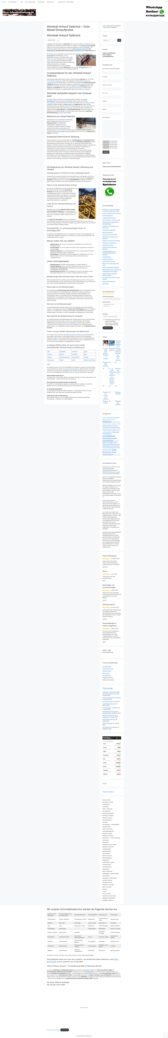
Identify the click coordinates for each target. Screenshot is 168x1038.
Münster (50, 357)
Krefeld (86, 357)
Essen (85, 351)
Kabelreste (111, 428)
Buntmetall (109, 423)
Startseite (3, 2)
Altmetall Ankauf (85, 45)
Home (104, 25)
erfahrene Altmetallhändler (72, 369)
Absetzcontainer (51, 82)
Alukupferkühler (114, 421)
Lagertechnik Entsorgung (109, 217)
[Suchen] (119, 40)
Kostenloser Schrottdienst (109, 243)
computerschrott (114, 423)
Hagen (61, 360)
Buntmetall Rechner (108, 215)
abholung (104, 417)
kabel (108, 428)
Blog (22, 2)
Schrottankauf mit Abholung (110, 234)
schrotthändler (108, 441)
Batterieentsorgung (108, 232)
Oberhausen (51, 360)
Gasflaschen (106, 532)
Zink (87, 49)
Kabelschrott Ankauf (108, 245)
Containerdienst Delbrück (79, 84)
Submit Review (108, 327)
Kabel (83, 49)
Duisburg (50, 354)
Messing (79, 49)
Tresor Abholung (115, 446)
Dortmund (74, 351)
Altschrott (107, 421)
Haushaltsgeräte (62, 128)
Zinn (119, 454)
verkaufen (115, 454)
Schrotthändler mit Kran (109, 261)
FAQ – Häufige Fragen (30, 2)
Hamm (74, 360)
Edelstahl (49, 87)
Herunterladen (65, 1029)
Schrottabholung (12, 2)
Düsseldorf (63, 351)
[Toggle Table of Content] (57, 40)
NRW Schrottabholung (56, 81)
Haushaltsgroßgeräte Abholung (111, 267)
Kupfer (74, 49)
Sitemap (105, 783)
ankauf (118, 421)
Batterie (104, 423)
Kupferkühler (105, 430)
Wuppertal (75, 354)
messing (104, 432)
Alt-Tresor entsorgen (114, 417)
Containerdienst (107, 257)
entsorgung (115, 425)
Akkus (107, 417)
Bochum (62, 354)
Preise (84, 106)
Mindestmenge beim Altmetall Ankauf (76, 334)
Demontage (79, 87)
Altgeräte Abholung (108, 259)
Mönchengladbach (65, 357)
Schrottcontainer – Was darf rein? (111, 220)
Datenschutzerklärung (108, 791)
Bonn (85, 354)
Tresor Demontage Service (109, 447)
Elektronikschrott (63, 121)
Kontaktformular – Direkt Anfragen (66, 2)
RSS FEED (110, 688)
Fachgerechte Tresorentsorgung (111, 427)
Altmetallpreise (112, 419)
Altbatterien (80, 50)
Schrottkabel (116, 440)
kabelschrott (115, 428)
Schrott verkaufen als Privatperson (112, 213)
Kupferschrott (68, 104)
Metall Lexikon (50, 2)
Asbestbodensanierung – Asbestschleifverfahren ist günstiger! (109, 253)
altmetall (108, 419)
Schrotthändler (51, 101)
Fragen (49, 60)
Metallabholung (108, 432)
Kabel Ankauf (106, 673)
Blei (54, 50)
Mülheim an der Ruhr (89, 360)
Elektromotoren (105, 425)
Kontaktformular (63, 148)
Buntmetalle (50, 55)
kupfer (119, 428)
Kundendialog (41, 2)
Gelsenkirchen (76, 357)
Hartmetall (104, 428)
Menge (70, 107)
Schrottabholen (107, 500)
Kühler (118, 430)
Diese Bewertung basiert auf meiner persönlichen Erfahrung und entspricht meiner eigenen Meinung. (112, 322)
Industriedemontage (108, 668)
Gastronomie (72, 87)
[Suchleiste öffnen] (166, 2)
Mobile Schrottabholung (109, 281)
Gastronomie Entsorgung (109, 230)
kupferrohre (109, 430)
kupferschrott (114, 430)
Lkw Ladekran (86, 102)
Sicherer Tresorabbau (108, 442)
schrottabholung (109, 436)
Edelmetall (119, 423)
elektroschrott (110, 425)
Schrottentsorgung (110, 438)
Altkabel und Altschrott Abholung (111, 240)
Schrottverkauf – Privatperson (53, 1029)
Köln (49, 351)
